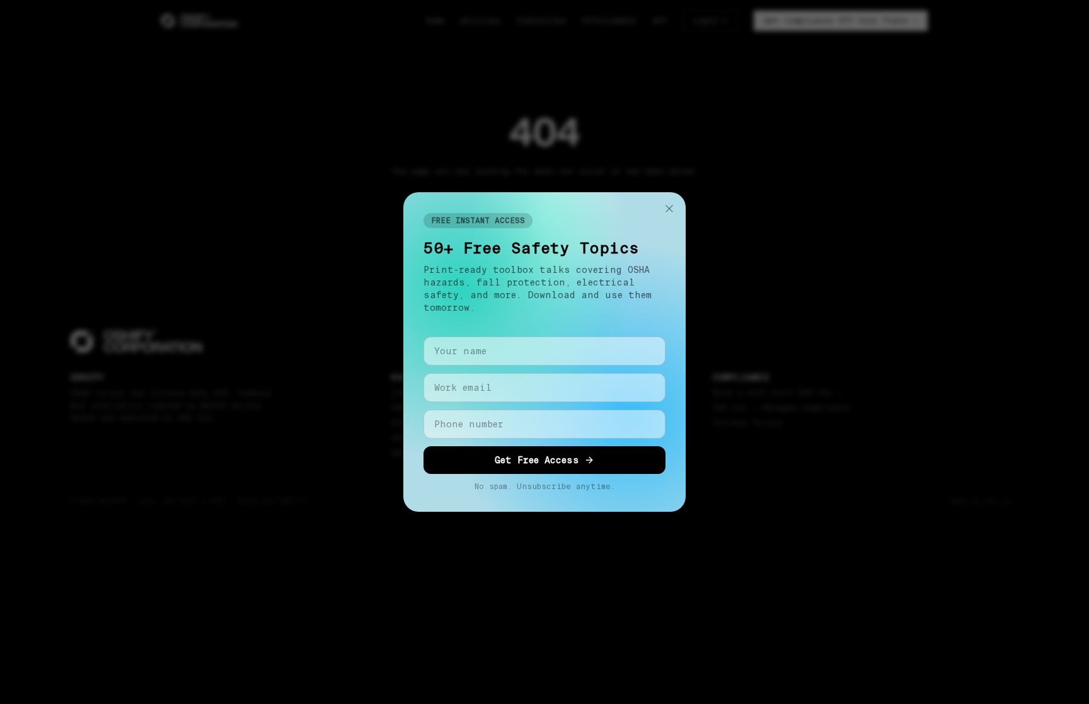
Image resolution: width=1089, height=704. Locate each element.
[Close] (669, 208)
